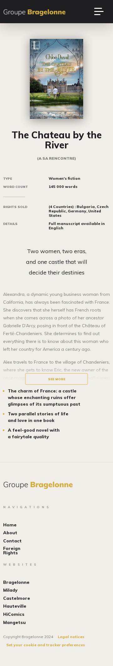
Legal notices (71, 636)
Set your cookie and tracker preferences (45, 644)
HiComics (13, 614)
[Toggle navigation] (102, 11)
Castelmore (16, 598)
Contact (12, 541)
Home (10, 525)
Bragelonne (16, 582)
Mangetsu (14, 622)
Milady (10, 590)
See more (56, 379)
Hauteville (14, 606)
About (10, 532)
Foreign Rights (11, 551)
